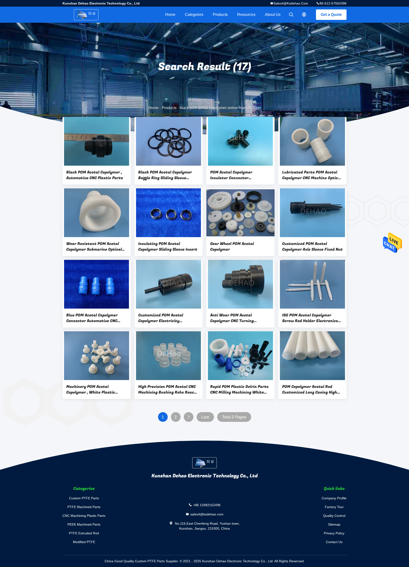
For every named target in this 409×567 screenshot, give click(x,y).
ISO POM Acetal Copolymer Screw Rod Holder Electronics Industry (310, 318)
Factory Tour (334, 507)
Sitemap (334, 524)
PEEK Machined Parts (83, 524)
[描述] (304, 15)
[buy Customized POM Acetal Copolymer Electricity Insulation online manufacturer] (168, 284)
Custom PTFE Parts (84, 498)
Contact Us (334, 542)
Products (220, 15)
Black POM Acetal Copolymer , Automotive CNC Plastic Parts (94, 175)
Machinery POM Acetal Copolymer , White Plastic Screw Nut (90, 389)
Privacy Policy (334, 533)
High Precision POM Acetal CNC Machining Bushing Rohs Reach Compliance (167, 389)
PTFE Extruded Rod (84, 533)
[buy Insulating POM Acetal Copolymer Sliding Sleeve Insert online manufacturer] (168, 212)
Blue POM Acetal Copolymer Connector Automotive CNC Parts (92, 318)
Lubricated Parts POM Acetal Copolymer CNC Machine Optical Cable (312, 175)
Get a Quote (331, 15)
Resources (246, 15)
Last (205, 417)
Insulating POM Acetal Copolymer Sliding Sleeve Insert (167, 246)
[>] (188, 417)
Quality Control (334, 516)
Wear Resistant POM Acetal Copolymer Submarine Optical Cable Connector (94, 246)
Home (170, 15)
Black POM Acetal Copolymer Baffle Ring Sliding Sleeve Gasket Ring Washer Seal (165, 175)
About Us (272, 15)
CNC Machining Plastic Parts (83, 516)
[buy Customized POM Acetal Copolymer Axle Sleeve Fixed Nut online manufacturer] (312, 212)
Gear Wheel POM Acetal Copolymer (232, 246)
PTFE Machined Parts (83, 507)
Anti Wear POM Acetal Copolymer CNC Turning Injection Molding (232, 318)
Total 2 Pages (234, 417)
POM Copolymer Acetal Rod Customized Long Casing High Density (309, 389)
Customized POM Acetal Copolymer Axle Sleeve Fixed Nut (312, 246)
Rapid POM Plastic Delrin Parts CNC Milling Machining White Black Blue (239, 389)
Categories (194, 15)
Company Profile (334, 498)
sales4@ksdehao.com (290, 3)
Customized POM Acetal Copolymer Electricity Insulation (160, 318)
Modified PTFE (84, 542)
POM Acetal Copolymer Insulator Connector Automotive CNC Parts (231, 175)
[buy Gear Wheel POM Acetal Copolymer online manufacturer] (240, 212)
